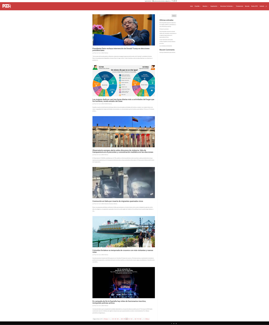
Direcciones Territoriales (226, 6)
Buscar (174, 15)
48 (121, 319)
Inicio (191, 6)
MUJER (106, 103)
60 (135, 319)
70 (137, 319)
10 (113, 319)
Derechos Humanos (109, 203)
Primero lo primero (164, 29)
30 (117, 319)
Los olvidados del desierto (166, 45)
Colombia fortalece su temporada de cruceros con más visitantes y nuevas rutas (122, 251)
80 (140, 319)
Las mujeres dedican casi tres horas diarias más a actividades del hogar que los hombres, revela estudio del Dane (123, 100)
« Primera (105, 319)
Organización (213, 6)
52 (131, 319)
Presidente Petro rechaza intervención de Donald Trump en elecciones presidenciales (120, 49)
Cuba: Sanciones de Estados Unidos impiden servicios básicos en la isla (167, 41)
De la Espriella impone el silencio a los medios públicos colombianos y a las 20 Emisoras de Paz (168, 24)
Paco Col (96, 52)
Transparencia (239, 6)
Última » (147, 319)
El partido (197, 6)
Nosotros (205, 6)
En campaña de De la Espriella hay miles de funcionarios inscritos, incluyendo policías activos (119, 302)
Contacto (262, 6)
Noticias (106, 52)
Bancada (247, 6)
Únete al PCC (254, 6)
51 (129, 319)
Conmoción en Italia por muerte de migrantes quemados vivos (117, 201)
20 (115, 319)
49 (124, 319)
